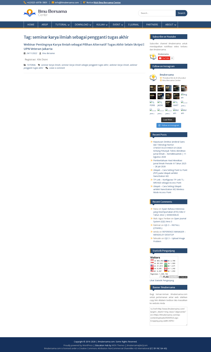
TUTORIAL (61, 24)
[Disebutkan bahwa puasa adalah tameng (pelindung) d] (176, 88)
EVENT (116, 24)
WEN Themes (118, 345)
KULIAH (100, 24)
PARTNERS (152, 24)
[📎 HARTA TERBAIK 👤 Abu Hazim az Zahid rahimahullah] (176, 104)
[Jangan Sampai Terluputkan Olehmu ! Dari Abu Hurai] (160, 96)
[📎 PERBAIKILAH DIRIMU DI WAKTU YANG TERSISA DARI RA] (153, 104)
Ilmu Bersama (48, 53)
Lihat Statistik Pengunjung (162, 280)
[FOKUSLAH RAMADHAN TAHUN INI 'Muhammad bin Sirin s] (153, 88)
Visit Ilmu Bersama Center (107, 2)
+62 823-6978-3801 (37, 2)
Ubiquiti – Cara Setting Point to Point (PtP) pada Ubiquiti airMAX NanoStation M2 (170, 173)
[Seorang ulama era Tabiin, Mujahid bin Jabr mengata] (153, 96)
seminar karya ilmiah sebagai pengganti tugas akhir (85, 65)
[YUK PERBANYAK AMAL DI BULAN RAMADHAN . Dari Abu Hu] (168, 104)
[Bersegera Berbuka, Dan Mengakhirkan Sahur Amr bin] (160, 88)
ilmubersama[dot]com (137, 345)
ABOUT (169, 24)
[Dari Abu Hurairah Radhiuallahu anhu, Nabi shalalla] (168, 96)
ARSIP (45, 24)
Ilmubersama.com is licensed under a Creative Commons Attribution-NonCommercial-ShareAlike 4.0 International (96, 348)
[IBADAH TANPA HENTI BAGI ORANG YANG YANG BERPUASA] (184, 88)
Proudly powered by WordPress (78, 345)
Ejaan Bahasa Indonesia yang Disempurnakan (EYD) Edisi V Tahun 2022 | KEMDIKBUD (169, 211)
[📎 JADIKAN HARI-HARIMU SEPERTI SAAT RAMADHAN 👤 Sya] (160, 104)
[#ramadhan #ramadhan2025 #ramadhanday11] (168, 88)
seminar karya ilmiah (50, 65)
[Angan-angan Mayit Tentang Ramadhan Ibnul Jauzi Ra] (184, 96)
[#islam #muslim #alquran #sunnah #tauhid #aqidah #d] (176, 112)
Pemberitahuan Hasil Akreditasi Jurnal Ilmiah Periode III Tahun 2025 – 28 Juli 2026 (169, 163)
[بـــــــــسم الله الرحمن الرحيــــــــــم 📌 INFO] (184, 104)
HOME (30, 24)
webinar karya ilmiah (119, 65)
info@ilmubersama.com (67, 2)
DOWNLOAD (81, 24)
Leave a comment (57, 68)
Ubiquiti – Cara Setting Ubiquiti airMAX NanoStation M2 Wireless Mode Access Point (168, 189)
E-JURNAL (133, 24)
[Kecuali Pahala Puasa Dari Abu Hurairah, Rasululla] (176, 96)
